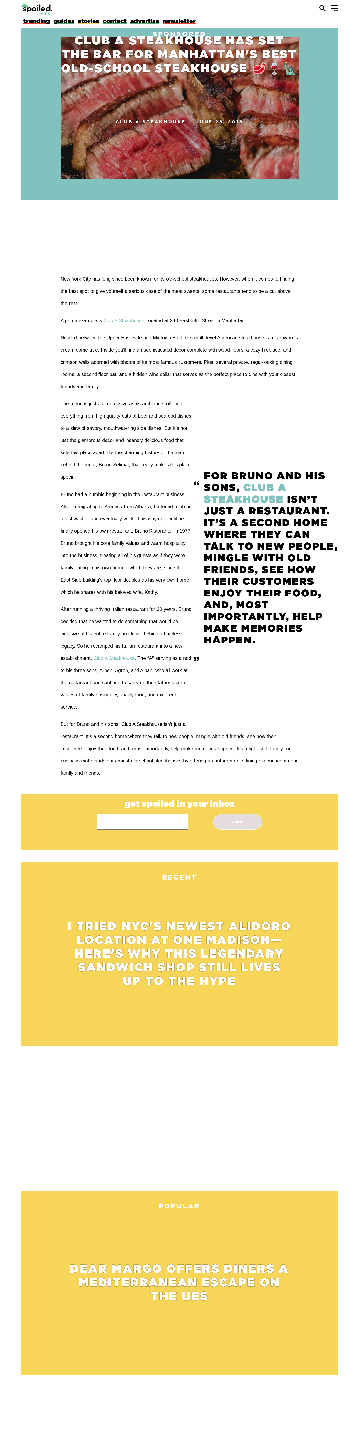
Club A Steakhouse (151, 121)
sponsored (179, 33)
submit (238, 822)
